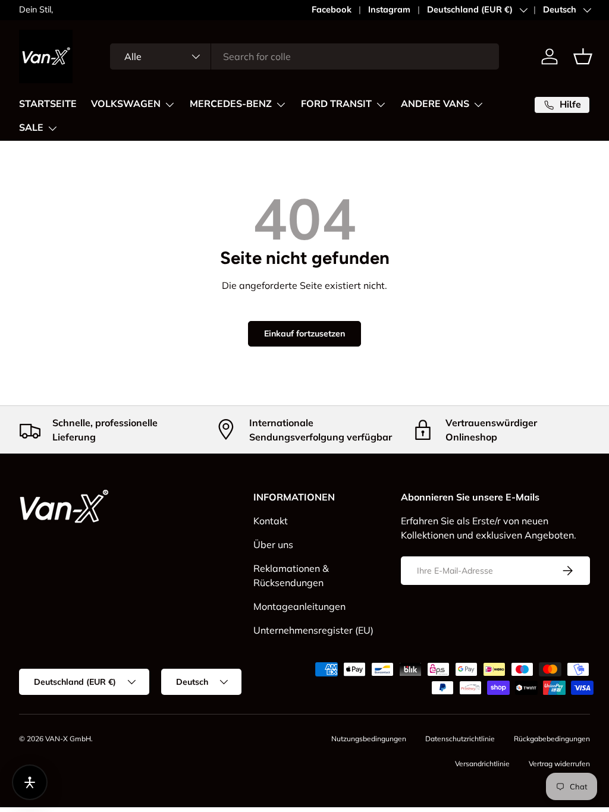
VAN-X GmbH (68, 738)
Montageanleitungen (299, 606)
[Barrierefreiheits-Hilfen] (30, 782)
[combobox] (304, 56)
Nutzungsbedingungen (368, 738)
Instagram (389, 9)
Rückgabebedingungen (552, 738)
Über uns (273, 544)
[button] (583, 56)
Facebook (331, 9)
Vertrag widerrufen (559, 763)
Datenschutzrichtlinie (460, 738)
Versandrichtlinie (482, 763)
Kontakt (270, 521)
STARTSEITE (48, 104)
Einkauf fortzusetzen (304, 333)
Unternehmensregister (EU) (313, 630)
